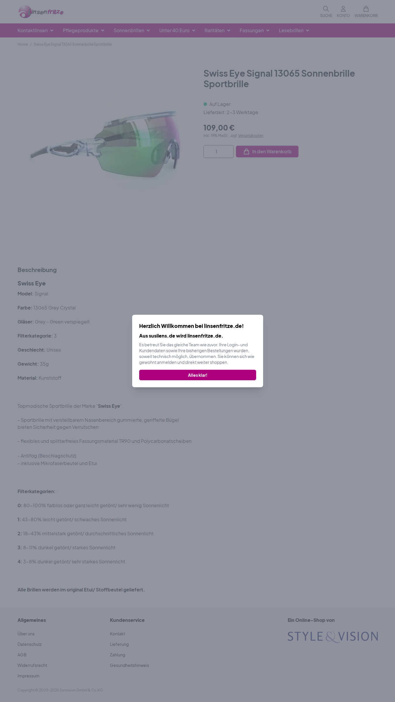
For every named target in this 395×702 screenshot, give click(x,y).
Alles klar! (197, 375)
